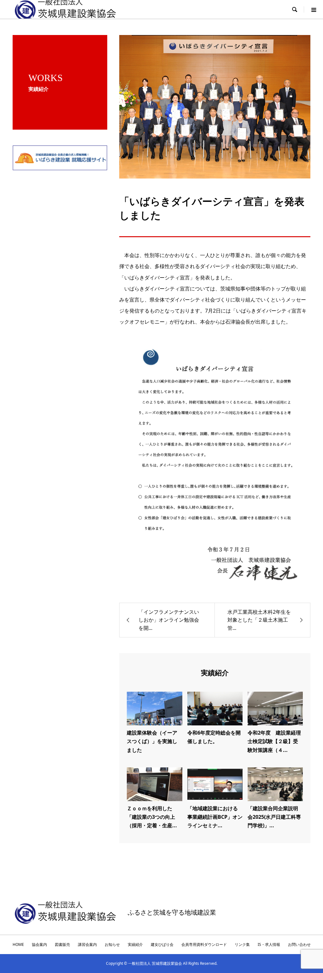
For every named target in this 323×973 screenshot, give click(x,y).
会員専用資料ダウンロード (204, 944)
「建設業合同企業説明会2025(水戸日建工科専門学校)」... (274, 817)
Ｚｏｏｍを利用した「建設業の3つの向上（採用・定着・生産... (152, 817)
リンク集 (242, 944)
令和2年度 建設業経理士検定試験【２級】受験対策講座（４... (274, 741)
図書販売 (62, 944)
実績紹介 (135, 944)
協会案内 (39, 944)
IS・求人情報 (269, 944)
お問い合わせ (299, 944)
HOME (18, 944)
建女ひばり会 (162, 944)
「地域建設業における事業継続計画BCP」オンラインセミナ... (215, 817)
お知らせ (112, 944)
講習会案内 (87, 944)
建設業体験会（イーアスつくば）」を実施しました (152, 741)
